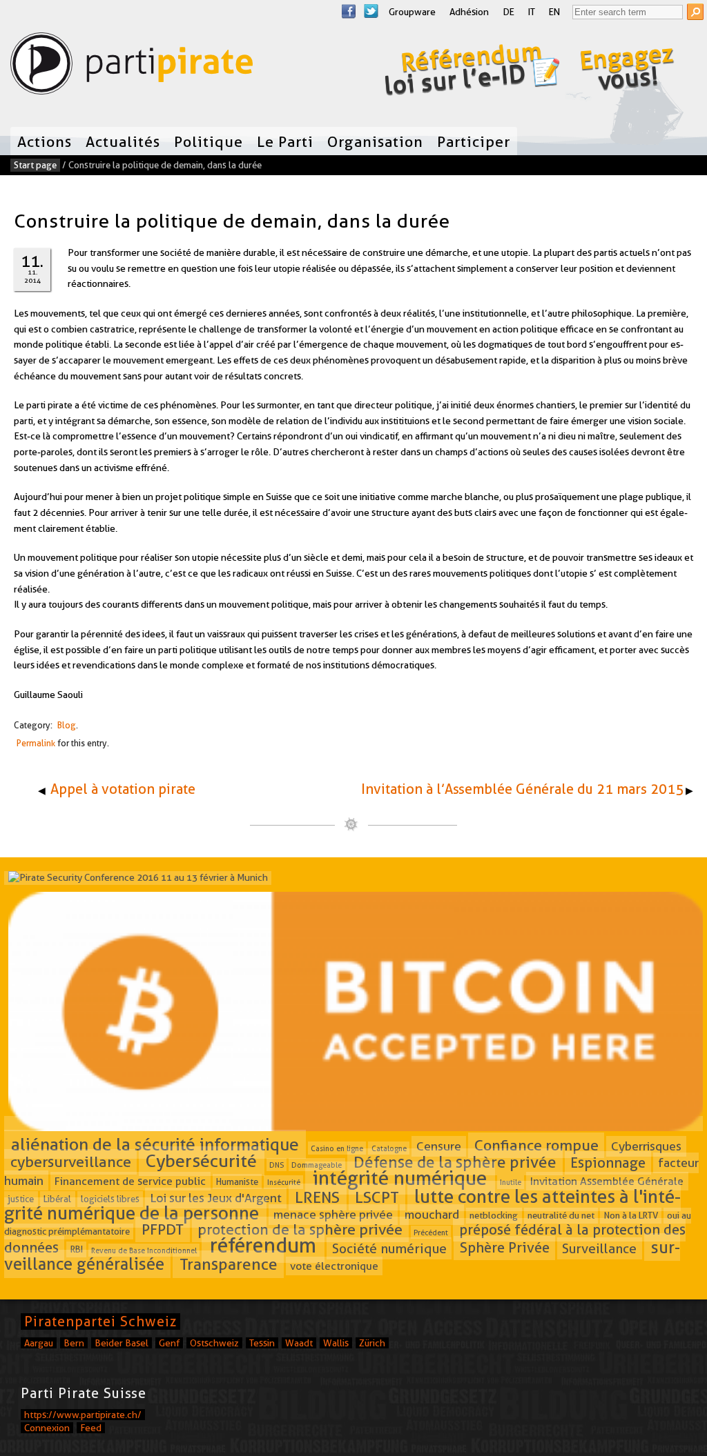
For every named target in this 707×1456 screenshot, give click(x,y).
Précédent (431, 1232)
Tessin (262, 1342)
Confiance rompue (536, 1145)
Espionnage (608, 1163)
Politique (208, 141)
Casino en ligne (337, 1148)
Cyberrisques (646, 1146)
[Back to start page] (131, 66)
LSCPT (377, 1196)
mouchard (432, 1215)
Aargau (38, 1342)
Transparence (229, 1264)
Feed (90, 1427)
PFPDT (163, 1229)
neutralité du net (560, 1215)
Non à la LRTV (631, 1215)
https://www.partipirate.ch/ (83, 1414)
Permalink (36, 743)
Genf (169, 1342)
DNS (276, 1165)
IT (531, 11)
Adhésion (469, 11)
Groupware (412, 11)
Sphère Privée (505, 1248)
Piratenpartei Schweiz (100, 1321)
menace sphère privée (333, 1215)
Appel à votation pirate (122, 789)
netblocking (493, 1215)
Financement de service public (130, 1181)
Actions (44, 141)
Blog (66, 725)
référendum (263, 1246)
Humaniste (237, 1181)
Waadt (299, 1342)
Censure (438, 1146)
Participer (473, 141)
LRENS (317, 1196)
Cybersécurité (201, 1161)
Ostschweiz (214, 1342)
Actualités (123, 141)
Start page (35, 164)
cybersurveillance (70, 1162)
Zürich (372, 1342)
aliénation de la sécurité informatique (155, 1144)
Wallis (336, 1342)
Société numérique (389, 1249)
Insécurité (283, 1182)
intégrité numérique (400, 1178)
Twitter (371, 11)
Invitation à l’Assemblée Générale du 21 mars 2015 (522, 789)
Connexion (47, 1427)
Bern (74, 1342)
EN (554, 11)
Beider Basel (121, 1342)
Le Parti (285, 141)
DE (508, 11)
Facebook (349, 11)
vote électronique (334, 1266)
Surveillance (599, 1249)
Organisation (375, 141)
